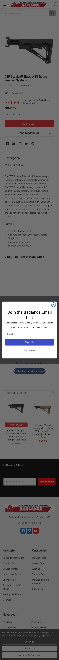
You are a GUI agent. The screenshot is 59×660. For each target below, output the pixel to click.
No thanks (29, 350)
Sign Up (29, 342)
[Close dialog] (53, 304)
